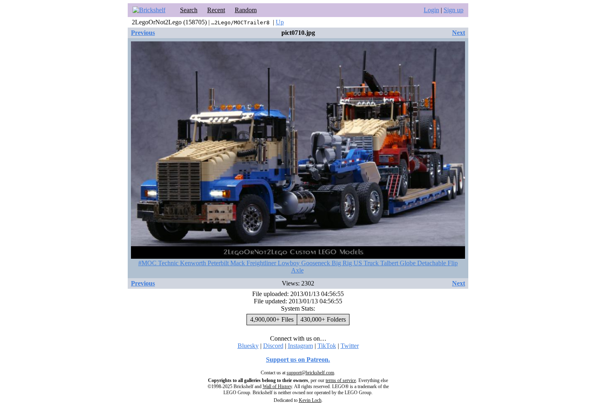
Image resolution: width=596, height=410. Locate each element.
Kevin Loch (310, 400)
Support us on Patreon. (298, 359)
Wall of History (277, 386)
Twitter (350, 345)
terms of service (341, 380)
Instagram (300, 345)
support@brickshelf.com (310, 373)
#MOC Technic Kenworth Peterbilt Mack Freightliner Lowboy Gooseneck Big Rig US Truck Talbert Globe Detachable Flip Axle (298, 267)
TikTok (326, 345)
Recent (216, 9)
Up (280, 22)
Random (246, 9)
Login (431, 9)
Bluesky (248, 345)
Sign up (453, 9)
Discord (273, 345)
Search (188, 9)
